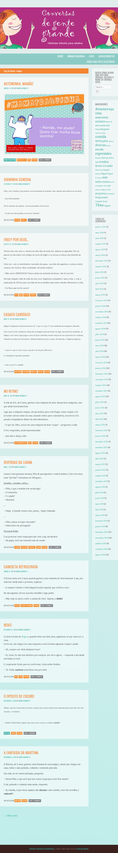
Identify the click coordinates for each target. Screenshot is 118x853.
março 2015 (100, 295)
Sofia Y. (23, 220)
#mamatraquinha (76, 56)
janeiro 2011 (100, 526)
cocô (103, 133)
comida (17, 547)
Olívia (105, 186)
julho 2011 (99, 493)
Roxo (8, 625)
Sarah (105, 201)
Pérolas (6, 733)
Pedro (109, 190)
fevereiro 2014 (101, 363)
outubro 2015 (100, 267)
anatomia (18, 371)
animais (100, 121)
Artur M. (109, 122)
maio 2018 (99, 233)
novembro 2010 (101, 538)
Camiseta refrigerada (21, 566)
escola (99, 149)
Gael (104, 157)
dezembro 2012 (101, 442)
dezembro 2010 (101, 532)
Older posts (10, 815)
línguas (106, 170)
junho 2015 (100, 278)
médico (98, 181)
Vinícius (33, 295)
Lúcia (20, 676)
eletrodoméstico (21, 443)
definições (101, 141)
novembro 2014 (101, 312)
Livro (91, 56)
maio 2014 (99, 346)
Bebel (97, 129)
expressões (103, 153)
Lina (97, 170)
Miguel (40, 371)
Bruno (17, 605)
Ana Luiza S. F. (21, 160)
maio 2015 (99, 283)
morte (99, 178)
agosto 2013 (100, 396)
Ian (97, 162)
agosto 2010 (100, 555)
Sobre (60, 56)
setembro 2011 (101, 481)
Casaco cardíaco (17, 314)
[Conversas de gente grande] (59, 51)
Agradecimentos (106, 56)
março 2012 (100, 464)
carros (98, 133)
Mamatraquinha (9, 160)
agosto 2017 (100, 250)
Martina (17, 800)
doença (108, 145)
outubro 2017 (100, 244)
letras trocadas (26, 605)
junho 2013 (100, 408)
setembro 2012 (101, 447)
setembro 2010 (101, 549)
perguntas (100, 193)
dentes (111, 141)
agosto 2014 (100, 329)
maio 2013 (99, 414)
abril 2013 (99, 419)
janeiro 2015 (100, 306)
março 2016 (100, 255)
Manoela (34, 371)
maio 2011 (99, 504)
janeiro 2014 (100, 368)
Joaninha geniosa (17, 179)
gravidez (32, 547)
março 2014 (100, 357)
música (107, 181)
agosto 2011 (100, 487)
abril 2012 (99, 459)
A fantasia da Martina (21, 752)
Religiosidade (101, 197)
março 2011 (100, 515)
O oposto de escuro (19, 696)
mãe (29, 160)
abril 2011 (99, 510)
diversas (24, 547)
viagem (107, 205)
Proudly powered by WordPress (41, 849)
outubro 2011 (100, 476)
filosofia (98, 158)
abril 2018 (99, 238)
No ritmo (11, 391)
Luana (38, 547)
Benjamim (26, 371)
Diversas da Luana (18, 462)
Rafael (13, 733)
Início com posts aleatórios (101, 61)
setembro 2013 (101, 391)
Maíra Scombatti (22, 88)
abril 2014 (99, 351)
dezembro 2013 (101, 374)
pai (109, 185)
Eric (29, 443)
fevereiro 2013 (101, 430)
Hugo (24, 636)
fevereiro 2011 (101, 521)
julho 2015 (99, 272)
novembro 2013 (101, 379)
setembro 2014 (101, 323)
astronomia (100, 125)
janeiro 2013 (100, 436)
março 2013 (100, 425)
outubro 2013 (100, 385)
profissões (111, 194)
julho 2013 (99, 402)
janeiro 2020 (100, 227)
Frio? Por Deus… (16, 239)
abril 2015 (99, 289)
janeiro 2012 (100, 470)
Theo (99, 205)
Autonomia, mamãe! (19, 83)
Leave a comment (45, 160)
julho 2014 (99, 334)
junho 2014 (100, 340)
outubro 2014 (100, 317)
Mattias (98, 174)
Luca (101, 170)
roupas (34, 160)
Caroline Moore (82, 849)
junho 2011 (99, 498)
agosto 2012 (100, 453)
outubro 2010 (100, 543)
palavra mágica (100, 190)
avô (16, 676)
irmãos (104, 162)
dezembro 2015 (101, 261)
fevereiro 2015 (101, 300)
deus (16, 295)
